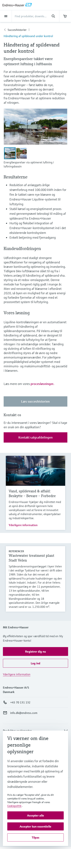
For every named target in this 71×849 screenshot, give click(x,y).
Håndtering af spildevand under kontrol (28, 36)
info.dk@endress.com (23, 713)
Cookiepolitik (14, 806)
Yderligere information (23, 525)
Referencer (16, 551)
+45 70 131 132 (20, 702)
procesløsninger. (42, 384)
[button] (35, 651)
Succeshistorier (17, 30)
